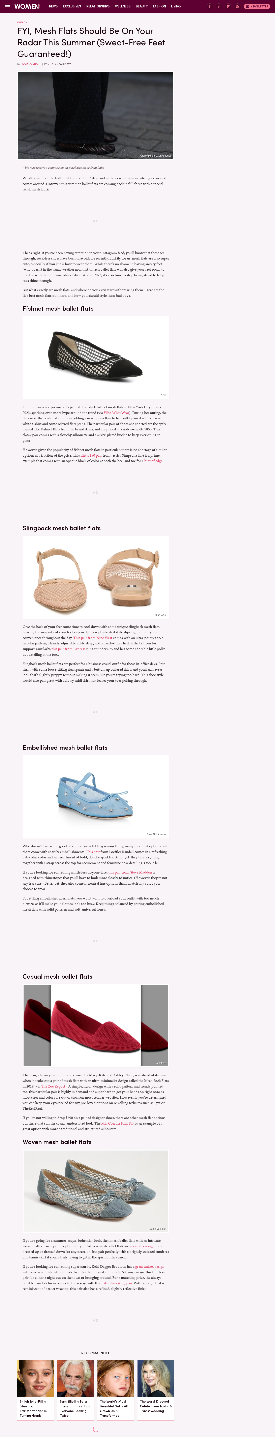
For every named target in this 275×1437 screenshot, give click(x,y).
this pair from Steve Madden (130, 872)
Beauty (142, 6)
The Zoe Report (53, 1086)
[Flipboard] (228, 6)
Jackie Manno (29, 64)
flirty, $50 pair (91, 455)
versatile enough (142, 1246)
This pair (93, 851)
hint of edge (153, 460)
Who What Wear (116, 412)
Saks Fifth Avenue (156, 834)
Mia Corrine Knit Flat (117, 1123)
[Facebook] (210, 6)
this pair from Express (68, 648)
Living (176, 6)
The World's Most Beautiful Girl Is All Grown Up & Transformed (114, 1408)
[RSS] (238, 6)
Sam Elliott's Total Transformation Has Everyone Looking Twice (75, 1408)
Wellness (123, 6)
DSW (163, 395)
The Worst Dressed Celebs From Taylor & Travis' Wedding (156, 1406)
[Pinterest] (219, 6)
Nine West (160, 615)
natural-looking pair (116, 1283)
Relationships (98, 6)
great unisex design (149, 1266)
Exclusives (72, 6)
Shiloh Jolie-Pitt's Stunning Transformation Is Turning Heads (33, 1408)
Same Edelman (157, 1228)
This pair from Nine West (92, 637)
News (53, 6)
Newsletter (259, 6)
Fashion (159, 6)
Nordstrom (160, 1063)
